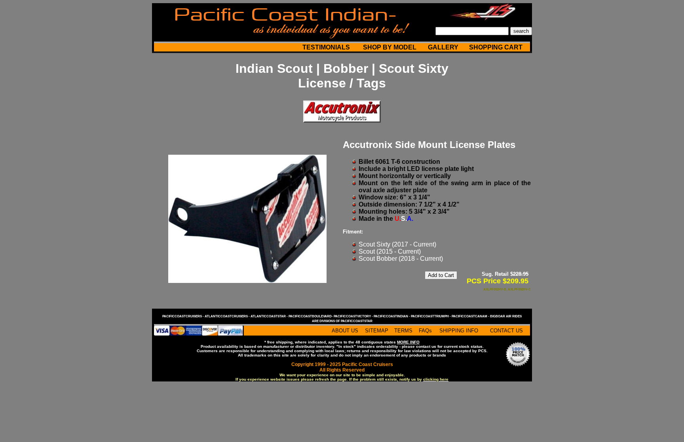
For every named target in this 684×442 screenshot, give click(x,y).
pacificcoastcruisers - (183, 316)
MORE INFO (408, 342)
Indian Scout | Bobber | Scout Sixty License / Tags (342, 75)
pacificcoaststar (356, 321)
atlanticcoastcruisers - (228, 316)
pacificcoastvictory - (354, 316)
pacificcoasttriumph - (431, 316)
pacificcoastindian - (392, 316)
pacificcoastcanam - (471, 316)
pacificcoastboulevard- (311, 316)
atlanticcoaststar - (270, 316)
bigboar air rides (506, 316)
